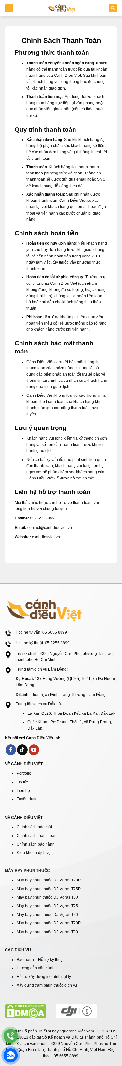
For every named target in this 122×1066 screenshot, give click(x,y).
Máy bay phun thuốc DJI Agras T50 (47, 897)
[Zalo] (10, 1055)
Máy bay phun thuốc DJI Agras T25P (49, 889)
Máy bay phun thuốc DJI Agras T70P (49, 880)
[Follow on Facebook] (11, 749)
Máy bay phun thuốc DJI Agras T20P (49, 923)
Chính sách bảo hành (36, 844)
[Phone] (10, 1036)
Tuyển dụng (27, 799)
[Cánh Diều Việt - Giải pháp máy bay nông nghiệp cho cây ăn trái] (61, 8)
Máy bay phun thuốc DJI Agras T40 (47, 914)
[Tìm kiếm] (113, 8)
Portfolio (24, 773)
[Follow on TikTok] (22, 749)
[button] (9, 8)
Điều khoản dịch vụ (34, 853)
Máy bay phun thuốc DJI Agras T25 (47, 906)
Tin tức (23, 782)
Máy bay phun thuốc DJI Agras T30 (47, 932)
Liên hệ (23, 790)
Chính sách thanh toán (37, 835)
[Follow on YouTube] (34, 749)
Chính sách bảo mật (34, 827)
